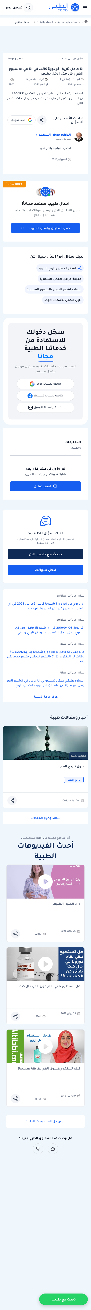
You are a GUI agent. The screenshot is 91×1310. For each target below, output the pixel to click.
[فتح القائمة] (84, 7)
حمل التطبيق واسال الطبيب (49, 228)
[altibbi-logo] (64, 8)
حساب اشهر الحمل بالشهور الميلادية (54, 289)
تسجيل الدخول (12, 7)
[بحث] (28, 7)
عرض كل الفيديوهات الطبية (45, 1121)
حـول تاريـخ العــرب (71, 766)
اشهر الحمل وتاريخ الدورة (57, 268)
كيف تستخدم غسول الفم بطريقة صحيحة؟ (49, 1069)
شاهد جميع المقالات (46, 818)
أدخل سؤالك (45, 569)
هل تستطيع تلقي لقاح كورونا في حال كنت (49, 986)
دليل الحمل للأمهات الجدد (62, 300)
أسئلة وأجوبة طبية (67, 22)
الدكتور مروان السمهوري (53, 134)
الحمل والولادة (45, 22)
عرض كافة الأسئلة (46, 696)
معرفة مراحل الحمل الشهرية (60, 278)
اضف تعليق (42, 486)
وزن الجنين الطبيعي (65, 904)
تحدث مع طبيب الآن (45, 554)
